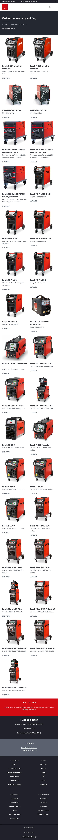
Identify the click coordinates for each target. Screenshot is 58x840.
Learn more (6, 78)
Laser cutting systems (15, 814)
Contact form (43, 764)
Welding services (14, 776)
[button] (49, 7)
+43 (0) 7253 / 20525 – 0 (29, 750)
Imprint (43, 772)
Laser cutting (43, 802)
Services (14, 764)
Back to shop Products (8, 29)
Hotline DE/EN (29, 1)
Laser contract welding (14, 784)
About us (43, 768)
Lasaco (32, 832)
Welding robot (43, 798)
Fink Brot (30, 837)
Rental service (14, 780)
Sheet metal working (14, 806)
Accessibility (43, 784)
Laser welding (43, 806)
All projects (14, 798)
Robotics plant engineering (14, 772)
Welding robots (14, 818)
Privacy (43, 780)
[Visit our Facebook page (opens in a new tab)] (55, 1)
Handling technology (43, 810)
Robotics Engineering (14, 768)
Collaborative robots (43, 814)
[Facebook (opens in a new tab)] (33, 827)
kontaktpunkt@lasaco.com (8, 1)
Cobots (14, 810)
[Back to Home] (5, 7)
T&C (43, 776)
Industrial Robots (14, 802)
